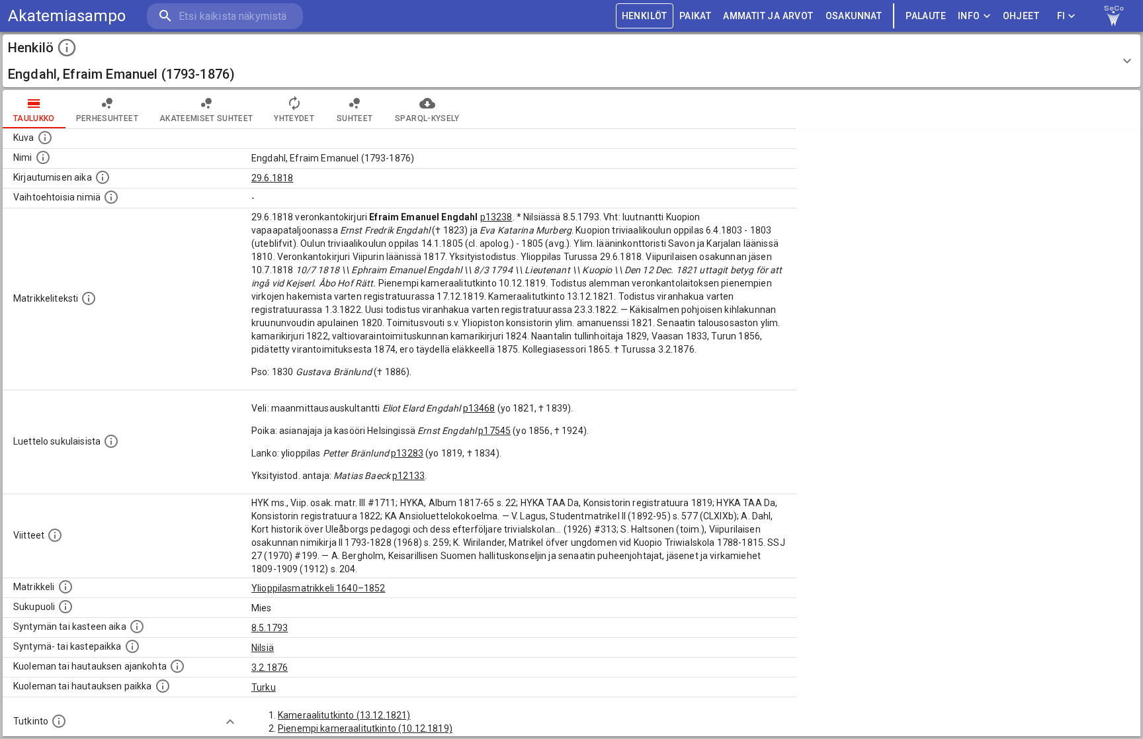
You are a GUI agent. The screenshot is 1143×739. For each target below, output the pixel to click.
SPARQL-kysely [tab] (427, 118)
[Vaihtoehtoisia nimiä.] (111, 197)
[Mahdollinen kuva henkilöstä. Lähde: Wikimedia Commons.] (45, 137)
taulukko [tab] (34, 118)
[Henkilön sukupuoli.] (65, 606)
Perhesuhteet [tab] (107, 118)
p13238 (496, 217)
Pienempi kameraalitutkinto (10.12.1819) (365, 728)
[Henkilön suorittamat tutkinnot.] (58, 721)
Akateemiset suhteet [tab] (206, 118)
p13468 (479, 408)
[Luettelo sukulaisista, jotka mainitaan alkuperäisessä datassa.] (111, 441)
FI (1061, 16)
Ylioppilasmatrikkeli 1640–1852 (318, 588)
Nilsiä (262, 647)
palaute (926, 16)
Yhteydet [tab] (294, 118)
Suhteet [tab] (354, 118)
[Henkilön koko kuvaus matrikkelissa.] (88, 298)
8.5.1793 (269, 628)
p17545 (494, 430)
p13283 (407, 453)
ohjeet (1021, 16)
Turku (263, 687)
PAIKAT (695, 16)
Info (969, 16)
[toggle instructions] (66, 47)
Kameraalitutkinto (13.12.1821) (344, 715)
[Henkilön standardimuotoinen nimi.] (43, 157)
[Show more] (230, 721)
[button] (571, 60)
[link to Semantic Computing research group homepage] (1114, 15)
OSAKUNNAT (854, 16)
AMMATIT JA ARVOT (768, 16)
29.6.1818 (272, 178)
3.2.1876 (269, 667)
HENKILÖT (644, 16)
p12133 (408, 475)
